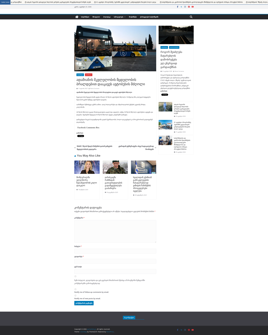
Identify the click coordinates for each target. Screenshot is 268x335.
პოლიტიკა (107, 17)
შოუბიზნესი (133, 17)
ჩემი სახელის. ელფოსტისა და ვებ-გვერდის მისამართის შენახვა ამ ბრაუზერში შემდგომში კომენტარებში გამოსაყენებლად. (109, 281)
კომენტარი (79, 218)
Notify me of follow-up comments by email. (91, 292)
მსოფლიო (96, 17)
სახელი (78, 246)
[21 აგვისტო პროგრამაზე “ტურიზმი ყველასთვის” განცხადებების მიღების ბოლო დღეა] (165, 127)
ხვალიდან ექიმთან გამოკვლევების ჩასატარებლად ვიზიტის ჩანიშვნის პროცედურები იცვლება (142, 184)
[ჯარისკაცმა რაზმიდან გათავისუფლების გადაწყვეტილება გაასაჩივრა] (115, 162)
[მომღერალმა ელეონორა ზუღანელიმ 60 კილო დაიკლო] (87, 162)
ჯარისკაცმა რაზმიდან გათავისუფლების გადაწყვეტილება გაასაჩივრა (113, 183)
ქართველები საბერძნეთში (149, 17)
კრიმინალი (88, 74)
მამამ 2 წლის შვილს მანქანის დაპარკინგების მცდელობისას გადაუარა (94, 147)
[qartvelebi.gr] (76, 16)
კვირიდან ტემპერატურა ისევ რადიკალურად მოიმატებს (136, 147)
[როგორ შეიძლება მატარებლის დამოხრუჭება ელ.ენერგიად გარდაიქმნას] (176, 35)
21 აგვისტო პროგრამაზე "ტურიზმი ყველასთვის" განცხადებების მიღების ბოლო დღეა (62, 2)
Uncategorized (174, 47)
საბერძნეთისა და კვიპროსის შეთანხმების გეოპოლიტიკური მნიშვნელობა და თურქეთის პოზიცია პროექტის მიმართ (137, 2)
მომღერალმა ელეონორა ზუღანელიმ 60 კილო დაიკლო (86, 181)
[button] (124, 16)
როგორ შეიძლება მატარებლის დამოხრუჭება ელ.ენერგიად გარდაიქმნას (171, 59)
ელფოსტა (79, 256)
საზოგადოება (118, 17)
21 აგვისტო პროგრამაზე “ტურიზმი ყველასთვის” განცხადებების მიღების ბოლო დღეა (182, 125)
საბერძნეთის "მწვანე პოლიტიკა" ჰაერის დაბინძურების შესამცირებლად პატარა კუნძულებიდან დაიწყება (220, 2)
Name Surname (94, 88)
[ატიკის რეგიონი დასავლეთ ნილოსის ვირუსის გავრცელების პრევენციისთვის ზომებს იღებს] (165, 110)
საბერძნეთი (85, 17)
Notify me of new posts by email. (87, 298)
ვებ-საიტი (78, 266)
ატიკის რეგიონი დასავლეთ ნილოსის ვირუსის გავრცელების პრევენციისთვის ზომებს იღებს (182, 108)
